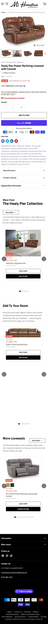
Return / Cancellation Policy (30, 614)
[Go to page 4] (26, 291)
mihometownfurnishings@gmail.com (14, 572)
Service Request (7, 616)
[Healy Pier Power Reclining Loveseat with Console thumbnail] (6, 53)
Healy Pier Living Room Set (16, 263)
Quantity (4, 102)
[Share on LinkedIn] (12, 141)
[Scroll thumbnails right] (45, 53)
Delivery (35, 612)
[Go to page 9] (30, 517)
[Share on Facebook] (3, 141)
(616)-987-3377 (7, 577)
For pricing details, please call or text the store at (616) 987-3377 (23, 93)
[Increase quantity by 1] (21, 107)
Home (3, 12)
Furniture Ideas (33, 616)
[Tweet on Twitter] (7, 141)
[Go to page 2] (22, 291)
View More (9, 212)
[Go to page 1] (20, 291)
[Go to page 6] (28, 423)
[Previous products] (4, 259)
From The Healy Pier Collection (12, 62)
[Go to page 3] (24, 291)
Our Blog (43, 616)
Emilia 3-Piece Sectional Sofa (16, 344)
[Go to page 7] (26, 517)
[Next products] (44, 259)
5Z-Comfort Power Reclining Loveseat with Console (21, 494)
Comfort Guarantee (12, 614)
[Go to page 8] (28, 517)
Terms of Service (20, 616)
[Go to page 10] (32, 517)
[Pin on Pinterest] (16, 141)
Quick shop (23, 271)
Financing (27, 612)
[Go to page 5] (28, 291)
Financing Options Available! (14, 98)
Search (9, 612)
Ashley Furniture (9, 72)
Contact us (17, 612)
